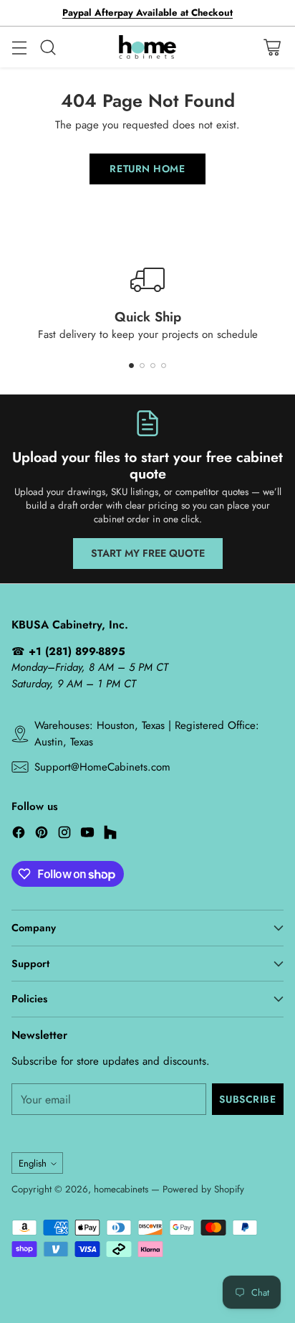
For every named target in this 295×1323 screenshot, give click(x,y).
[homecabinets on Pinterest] (41, 835)
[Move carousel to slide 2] (142, 365)
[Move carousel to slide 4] (163, 365)
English (33, 1163)
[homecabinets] (147, 47)
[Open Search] (47, 47)
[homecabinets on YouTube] (87, 835)
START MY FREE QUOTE (148, 553)
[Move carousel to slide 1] (131, 365)
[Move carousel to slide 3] (152, 365)
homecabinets (121, 1189)
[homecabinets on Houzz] (110, 835)
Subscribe (247, 1099)
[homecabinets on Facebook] (18, 835)
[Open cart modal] (271, 47)
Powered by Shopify (203, 1189)
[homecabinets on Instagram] (64, 835)
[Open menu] (19, 47)
